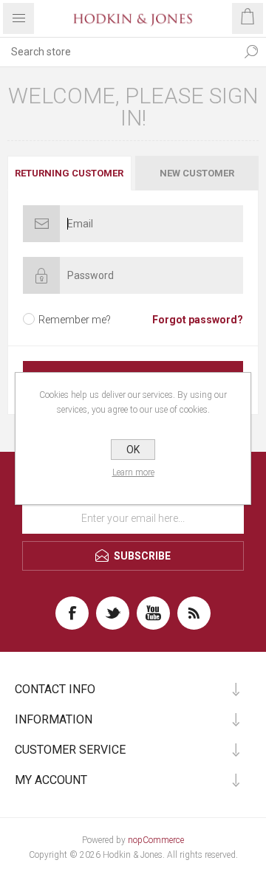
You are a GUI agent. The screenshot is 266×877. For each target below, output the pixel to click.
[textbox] (118, 51)
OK (133, 449)
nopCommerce (156, 840)
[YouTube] (153, 613)
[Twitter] (112, 613)
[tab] (70, 173)
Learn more (133, 472)
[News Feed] (194, 613)
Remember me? (74, 320)
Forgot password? (197, 320)
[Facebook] (72, 613)
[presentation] (69, 173)
